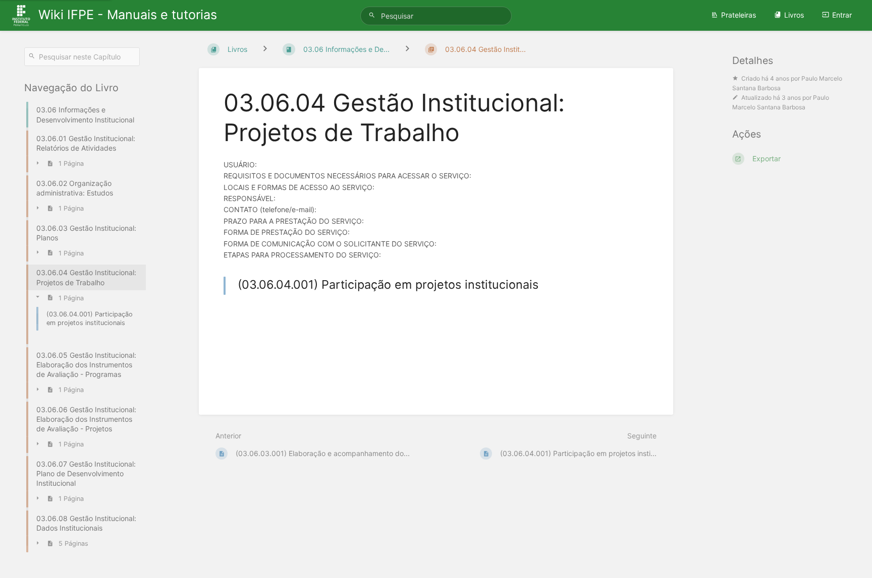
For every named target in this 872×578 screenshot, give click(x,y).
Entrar (842, 15)
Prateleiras (738, 15)
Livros (794, 15)
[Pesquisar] (373, 15)
